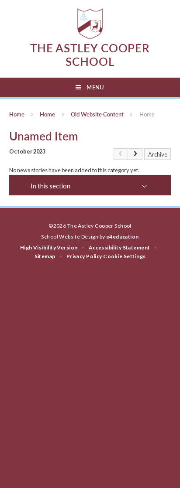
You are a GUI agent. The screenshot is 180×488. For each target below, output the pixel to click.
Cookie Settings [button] (124, 256)
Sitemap (45, 256)
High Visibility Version (49, 247)
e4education (122, 236)
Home (16, 114)
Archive (157, 154)
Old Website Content (97, 114)
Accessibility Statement (119, 247)
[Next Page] (135, 154)
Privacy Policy (84, 256)
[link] (121, 154)
